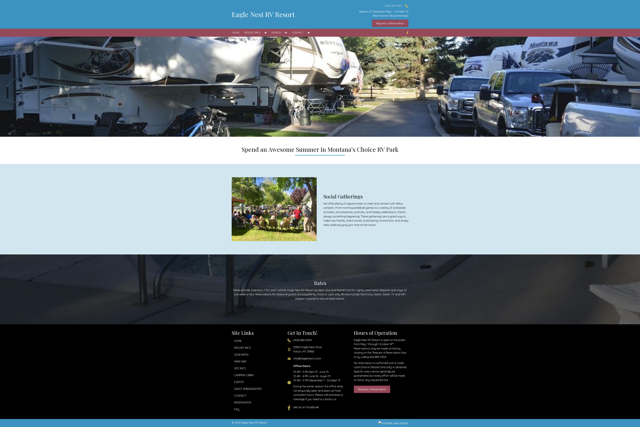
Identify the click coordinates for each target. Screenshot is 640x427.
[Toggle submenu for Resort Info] (265, 32)
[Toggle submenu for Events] (285, 32)
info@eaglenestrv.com (307, 358)
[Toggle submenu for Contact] (308, 32)
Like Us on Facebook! (306, 407)
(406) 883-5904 (302, 340)
